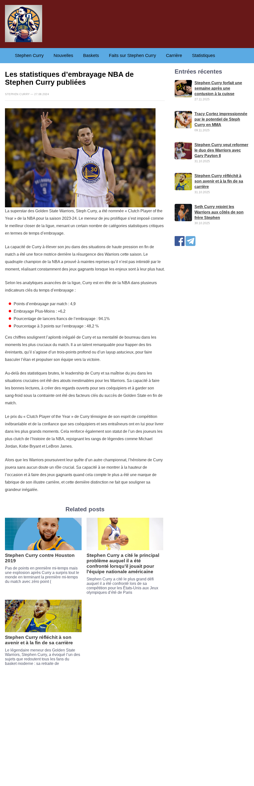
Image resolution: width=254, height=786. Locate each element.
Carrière (174, 55)
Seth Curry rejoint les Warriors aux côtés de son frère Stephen (219, 212)
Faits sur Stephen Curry (132, 55)
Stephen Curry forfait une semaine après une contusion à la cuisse (218, 88)
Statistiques (203, 55)
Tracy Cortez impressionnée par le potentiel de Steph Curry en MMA (220, 119)
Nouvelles (63, 55)
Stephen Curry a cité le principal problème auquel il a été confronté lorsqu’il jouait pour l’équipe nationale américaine (123, 563)
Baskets (91, 55)
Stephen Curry (29, 55)
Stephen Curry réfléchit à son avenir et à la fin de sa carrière (39, 640)
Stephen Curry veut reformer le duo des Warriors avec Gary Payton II (221, 150)
